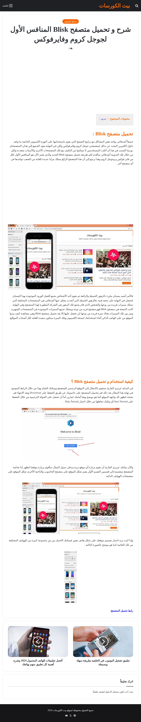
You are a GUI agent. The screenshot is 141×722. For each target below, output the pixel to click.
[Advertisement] (70, 81)
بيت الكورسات (60, 710)
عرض (103, 119)
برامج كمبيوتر (70, 21)
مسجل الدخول (112, 691)
